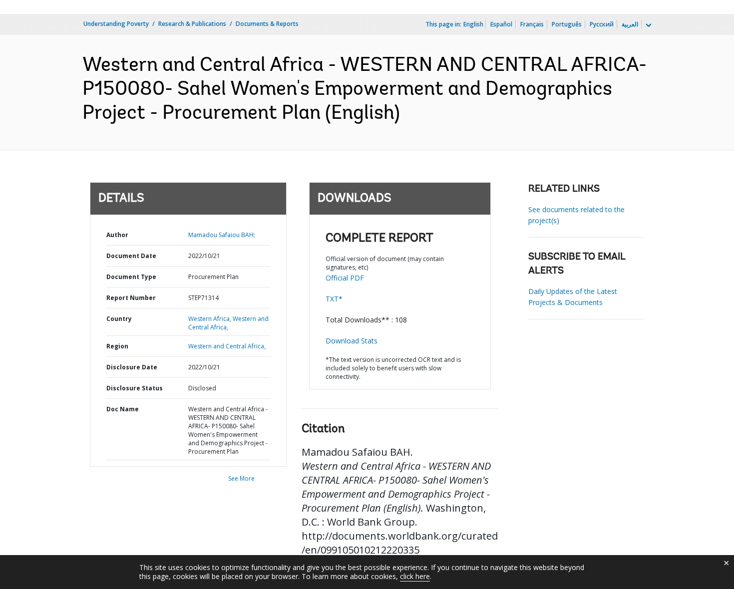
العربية (630, 24)
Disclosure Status (134, 388)
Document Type (131, 277)
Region (117, 346)
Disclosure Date (131, 367)
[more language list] (648, 25)
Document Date (131, 256)
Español (501, 24)
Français (532, 24)
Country (119, 318)
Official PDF (345, 278)
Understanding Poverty (116, 23)
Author (117, 235)
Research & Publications (192, 23)
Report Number (131, 298)
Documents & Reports (267, 23)
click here (415, 576)
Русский (602, 24)
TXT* (334, 298)
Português (567, 24)
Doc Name (122, 409)
